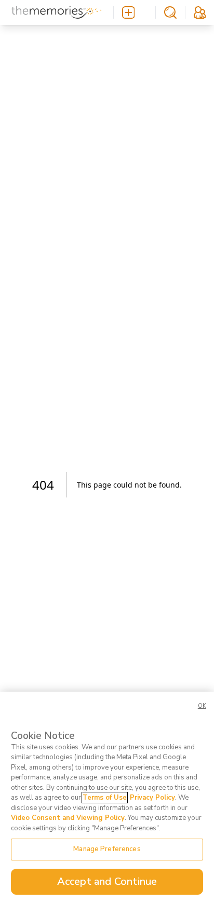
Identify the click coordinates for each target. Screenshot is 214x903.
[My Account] (200, 12)
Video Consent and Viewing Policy (68, 818)
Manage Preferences (106, 849)
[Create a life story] (134, 12)
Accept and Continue (107, 881)
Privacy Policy (152, 797)
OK (202, 706)
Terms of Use (105, 797)
